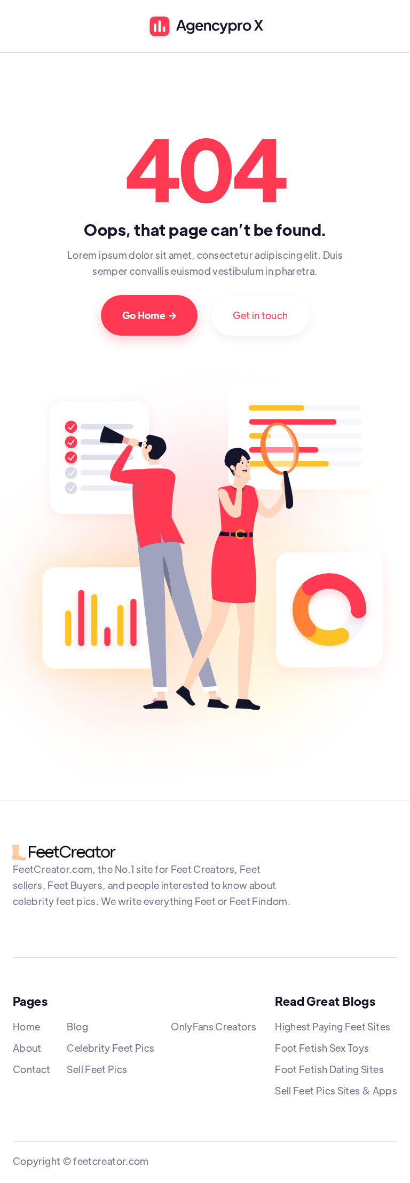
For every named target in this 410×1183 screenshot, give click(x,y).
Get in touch (260, 315)
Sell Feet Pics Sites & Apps (336, 1090)
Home (26, 1026)
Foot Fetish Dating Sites (329, 1069)
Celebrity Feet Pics (110, 1048)
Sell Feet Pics (97, 1069)
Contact (32, 1069)
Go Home (149, 315)
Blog (77, 1026)
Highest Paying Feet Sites (332, 1026)
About (27, 1048)
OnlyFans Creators (213, 1026)
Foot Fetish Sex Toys (322, 1048)
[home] (205, 27)
